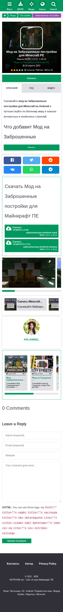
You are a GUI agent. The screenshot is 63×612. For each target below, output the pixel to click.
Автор (29, 563)
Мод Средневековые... (15, 379)
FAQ (31, 88)
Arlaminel (31, 339)
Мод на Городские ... (41, 379)
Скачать (31, 78)
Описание (12, 88)
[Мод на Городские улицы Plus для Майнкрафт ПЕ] (42, 363)
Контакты (13, 563)
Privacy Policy (47, 563)
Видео (51, 88)
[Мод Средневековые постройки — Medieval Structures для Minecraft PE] (16, 363)
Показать (31, 147)
